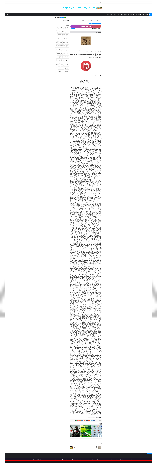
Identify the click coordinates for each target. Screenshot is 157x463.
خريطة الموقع (95, 2)
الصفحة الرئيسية (99, 2)
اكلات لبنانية (63, 34)
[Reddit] (84, 420)
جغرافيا (61, 46)
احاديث (65, 27)
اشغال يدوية (60, 30)
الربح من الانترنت (59, 38)
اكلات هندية (63, 35)
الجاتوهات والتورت (59, 37)
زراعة (65, 50)
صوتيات (64, 53)
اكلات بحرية (59, 31)
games (67, 72)
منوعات (108, 14)
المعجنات (136, 14)
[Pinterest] (85, 420)
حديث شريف (57, 46)
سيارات (67, 52)
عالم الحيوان (58, 54)
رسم (59, 49)
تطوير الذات (57, 45)
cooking (59, 70)
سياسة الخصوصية (91, 2)
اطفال (57, 30)
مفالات (95, 23)
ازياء (57, 28)
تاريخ (63, 43)
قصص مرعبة (58, 60)
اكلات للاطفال (59, 34)
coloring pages (66, 70)
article (67, 68)
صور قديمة (58, 53)
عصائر (67, 56)
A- (71, 28)
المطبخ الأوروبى (59, 41)
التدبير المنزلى (67, 37)
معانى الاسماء (66, 64)
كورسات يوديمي (66, 63)
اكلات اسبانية (67, 31)
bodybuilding (62, 68)
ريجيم (67, 50)
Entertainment (59, 71)
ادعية (62, 28)
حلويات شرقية (64, 48)
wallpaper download (62, 74)
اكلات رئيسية (146, 14)
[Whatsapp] (76, 420)
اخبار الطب (58, 27)
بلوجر (65, 43)
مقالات (111, 14)
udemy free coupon (58, 72)
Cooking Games (66, 71)
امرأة (67, 43)
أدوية (59, 28)
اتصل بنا (88, 2)
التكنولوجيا (63, 37)
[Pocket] (78, 420)
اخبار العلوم (67, 28)
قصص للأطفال (62, 60)
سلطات (133, 14)
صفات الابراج (67, 53)
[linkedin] (91, 420)
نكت (63, 67)
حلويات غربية (60, 48)
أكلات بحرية (139, 14)
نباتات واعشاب (66, 67)
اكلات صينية (67, 34)
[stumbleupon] (89, 420)
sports (62, 72)
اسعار (67, 30)
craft (63, 71)
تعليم (67, 46)
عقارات (65, 56)
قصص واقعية (66, 61)
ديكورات (67, 49)
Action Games (57, 67)
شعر (57, 52)
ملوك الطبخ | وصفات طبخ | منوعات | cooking (78, 7)
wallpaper (67, 74)
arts (65, 68)
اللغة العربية (63, 41)
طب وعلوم (122, 14)
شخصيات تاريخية (64, 52)
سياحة (60, 50)
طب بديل (67, 54)
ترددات (57, 43)
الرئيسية (150, 14)
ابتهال (67, 27)
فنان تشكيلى (63, 57)
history (65, 72)
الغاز (56, 39)
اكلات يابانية (59, 35)
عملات (62, 56)
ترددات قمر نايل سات (62, 45)
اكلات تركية (67, 32)
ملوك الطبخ (99, 28)
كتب (63, 61)
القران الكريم (99, 23)
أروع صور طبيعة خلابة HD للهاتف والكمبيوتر (85, 17)
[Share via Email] (75, 420)
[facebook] (94, 420)
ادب (64, 28)
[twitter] (92, 420)
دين (94, 417)
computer (63, 70)
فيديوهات (63, 59)
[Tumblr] (87, 420)
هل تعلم (61, 67)
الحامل (67, 38)
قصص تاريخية (66, 60)
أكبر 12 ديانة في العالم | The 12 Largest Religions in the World (67, 17)
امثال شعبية (57, 42)
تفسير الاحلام (118, 14)
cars (59, 68)
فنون (59, 57)
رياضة (57, 49)
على (83, 53)
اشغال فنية (64, 30)
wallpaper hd (57, 74)
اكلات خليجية (63, 32)
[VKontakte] (82, 420)
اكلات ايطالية (62, 31)
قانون (60, 59)
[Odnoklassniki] (80, 420)
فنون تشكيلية (66, 59)
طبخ (61, 54)
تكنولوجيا (125, 14)
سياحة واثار (57, 50)
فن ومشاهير (67, 57)
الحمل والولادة (64, 38)
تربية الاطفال (60, 43)
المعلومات (64, 42)
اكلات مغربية (67, 35)
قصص (128, 14)
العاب (131, 14)
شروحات (60, 52)
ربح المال (62, 49)
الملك (61, 42)
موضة (59, 65)
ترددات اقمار (114, 14)
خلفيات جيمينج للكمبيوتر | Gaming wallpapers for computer (85, 435)
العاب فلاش (64, 39)
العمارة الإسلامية (60, 39)
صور (61, 53)
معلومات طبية (62, 64)
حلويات (143, 14)
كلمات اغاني (60, 61)
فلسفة (60, 56)
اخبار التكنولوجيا (92, 17)
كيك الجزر (62, 63)
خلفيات (56, 48)
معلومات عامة (57, 64)
